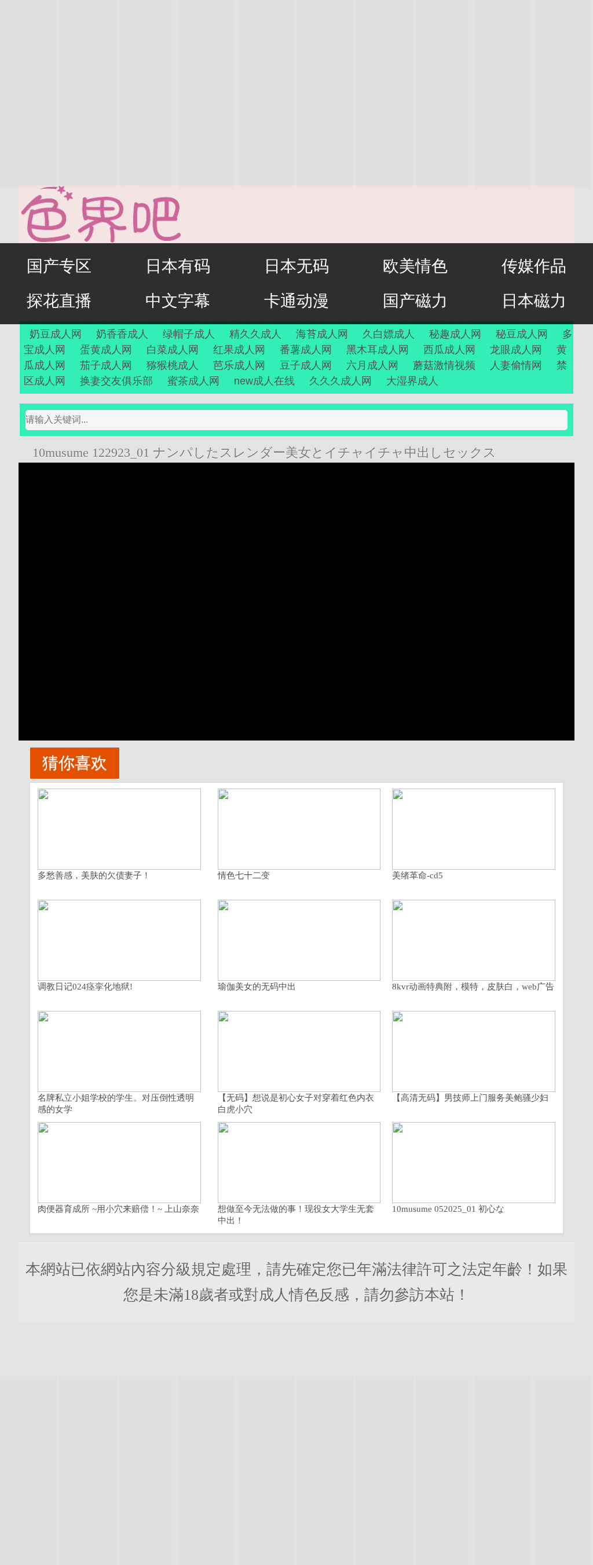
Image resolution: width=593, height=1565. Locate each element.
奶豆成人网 (56, 334)
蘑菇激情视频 (444, 365)
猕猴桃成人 (173, 365)
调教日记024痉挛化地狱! (85, 986)
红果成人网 (239, 349)
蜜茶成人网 (193, 381)
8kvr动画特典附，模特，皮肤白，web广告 (473, 986)
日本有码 (177, 266)
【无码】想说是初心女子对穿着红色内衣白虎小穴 (296, 1103)
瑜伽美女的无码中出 (257, 986)
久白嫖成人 (389, 334)
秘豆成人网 (522, 334)
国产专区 (59, 266)
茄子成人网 (106, 365)
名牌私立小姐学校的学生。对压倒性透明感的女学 (116, 1103)
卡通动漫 (296, 301)
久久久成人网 (340, 381)
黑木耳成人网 (377, 349)
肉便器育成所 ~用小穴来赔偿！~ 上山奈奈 (118, 1209)
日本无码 (296, 266)
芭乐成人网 (239, 365)
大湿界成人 (412, 381)
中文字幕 (177, 301)
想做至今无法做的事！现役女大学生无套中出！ (296, 1214)
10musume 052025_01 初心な (448, 1209)
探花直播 (59, 301)
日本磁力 (534, 301)
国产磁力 (415, 301)
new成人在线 (264, 381)
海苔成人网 (322, 334)
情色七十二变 (244, 875)
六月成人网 (372, 365)
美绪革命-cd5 (417, 875)
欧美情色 (415, 266)
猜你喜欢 (74, 763)
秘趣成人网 (455, 334)
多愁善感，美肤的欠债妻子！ (94, 875)
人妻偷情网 (516, 365)
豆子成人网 (306, 365)
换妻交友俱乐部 (116, 381)
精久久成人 (255, 334)
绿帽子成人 (189, 334)
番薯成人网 (306, 349)
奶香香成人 (122, 334)
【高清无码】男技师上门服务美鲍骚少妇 (470, 1097)
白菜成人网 (173, 349)
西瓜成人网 (449, 349)
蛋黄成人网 (106, 349)
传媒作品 (534, 266)
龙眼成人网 (516, 349)
